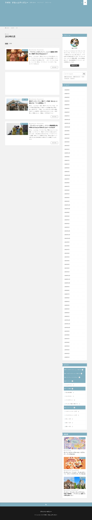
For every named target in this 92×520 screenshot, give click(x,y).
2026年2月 (67, 112)
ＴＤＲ (83, 76)
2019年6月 (67, 342)
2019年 (12, 27)
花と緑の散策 (70, 392)
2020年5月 (67, 301)
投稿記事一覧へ (74, 65)
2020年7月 (67, 294)
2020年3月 (67, 309)
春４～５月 (69, 422)
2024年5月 (67, 164)
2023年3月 (67, 201)
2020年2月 (67, 312)
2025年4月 (67, 141)
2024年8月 (67, 156)
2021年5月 (67, 257)
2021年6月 (67, 253)
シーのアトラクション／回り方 (74, 373)
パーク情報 (25, 99)
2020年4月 (67, 305)
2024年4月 (67, 167)
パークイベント (24, 123)
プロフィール (48, 2)
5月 (16, 27)
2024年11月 (67, 153)
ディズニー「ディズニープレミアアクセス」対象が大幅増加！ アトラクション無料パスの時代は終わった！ (74, 493)
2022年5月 (67, 219)
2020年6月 (67, 297)
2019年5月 (67, 346)
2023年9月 (67, 179)
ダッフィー (25, 50)
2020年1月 (67, 316)
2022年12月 (67, 205)
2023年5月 (67, 193)
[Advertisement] (46, 16)
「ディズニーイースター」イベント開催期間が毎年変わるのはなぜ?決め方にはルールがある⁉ (43, 126)
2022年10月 (67, 208)
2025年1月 (67, 149)
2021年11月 (67, 234)
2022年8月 (67, 212)
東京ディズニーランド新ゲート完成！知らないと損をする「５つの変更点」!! (43, 102)
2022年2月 (67, 223)
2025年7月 (67, 134)
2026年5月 (67, 101)
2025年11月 (67, 123)
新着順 (6, 43)
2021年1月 (67, 271)
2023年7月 (67, 186)
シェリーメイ (70, 384)
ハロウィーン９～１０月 (72, 411)
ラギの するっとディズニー (16, 2)
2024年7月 (67, 160)
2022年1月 (67, 227)
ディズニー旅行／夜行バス (73, 403)
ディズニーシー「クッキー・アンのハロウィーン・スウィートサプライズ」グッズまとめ (74, 473)
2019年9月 (67, 331)
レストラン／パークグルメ (73, 377)
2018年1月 (67, 357)
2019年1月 (67, 353)
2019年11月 (67, 323)
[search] (84, 73)
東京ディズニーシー (77, 76)
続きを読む (54, 67)
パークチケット (70, 400)
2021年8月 (67, 245)
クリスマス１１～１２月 (72, 415)
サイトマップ (40, 2)
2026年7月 (67, 93)
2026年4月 (67, 104)
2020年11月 (67, 279)
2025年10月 (67, 127)
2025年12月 (67, 119)
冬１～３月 (69, 418)
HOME (7, 27)
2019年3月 (67, 349)
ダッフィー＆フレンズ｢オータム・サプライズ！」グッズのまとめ (74, 453)
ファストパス (67, 78)
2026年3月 (67, 108)
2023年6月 (67, 190)
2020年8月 (67, 290)
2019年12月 (67, 320)
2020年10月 (67, 283)
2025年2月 (67, 145)
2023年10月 (67, 175)
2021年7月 (67, 249)
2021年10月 (67, 238)
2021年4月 (67, 260)
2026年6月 (67, 97)
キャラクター (70, 396)
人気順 (10, 43)
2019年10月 (67, 327)
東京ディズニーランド (68, 76)
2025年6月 (67, 138)
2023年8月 (67, 182)
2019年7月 (67, 338)
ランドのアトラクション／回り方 (74, 369)
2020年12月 (67, 275)
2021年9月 (67, 242)
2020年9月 (67, 286)
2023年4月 (67, 197)
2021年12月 (67, 231)
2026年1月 (67, 115)
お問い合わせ (33, 2)
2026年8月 (67, 89)
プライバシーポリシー (46, 511)
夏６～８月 (69, 426)
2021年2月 (67, 268)
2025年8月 (67, 130)
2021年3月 (67, 264)
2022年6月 (67, 216)
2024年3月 (67, 171)
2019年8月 (67, 335)
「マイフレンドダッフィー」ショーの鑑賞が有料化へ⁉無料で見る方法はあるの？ (43, 53)
